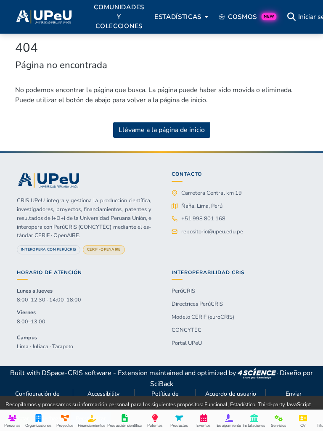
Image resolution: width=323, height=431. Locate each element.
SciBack (161, 384)
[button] (44, 16)
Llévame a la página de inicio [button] (162, 130)
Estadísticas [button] (177, 17)
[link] (257, 373)
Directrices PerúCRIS (197, 304)
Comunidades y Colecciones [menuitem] (119, 17)
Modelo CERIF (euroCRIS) (203, 317)
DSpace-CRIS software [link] (76, 373)
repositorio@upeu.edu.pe (212, 231)
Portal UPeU (187, 343)
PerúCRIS (183, 291)
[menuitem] (180, 17)
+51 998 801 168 (203, 218)
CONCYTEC (186, 330)
